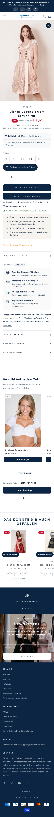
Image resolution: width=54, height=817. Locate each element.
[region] (27, 598)
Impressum (8, 726)
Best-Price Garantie (12, 693)
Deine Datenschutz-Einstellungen (18, 731)
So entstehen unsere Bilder (15, 698)
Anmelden (27, 656)
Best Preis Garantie (26, 224)
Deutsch (25, 791)
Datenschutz (9, 721)
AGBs (5, 712)
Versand (6, 679)
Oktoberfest (20, 265)
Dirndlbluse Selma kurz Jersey (17, 450)
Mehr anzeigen (27, 473)
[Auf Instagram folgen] (11, 783)
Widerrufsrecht (10, 716)
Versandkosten (18, 128)
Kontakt (6, 674)
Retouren (7, 684)
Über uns (7, 688)
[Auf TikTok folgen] (26, 783)
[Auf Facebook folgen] (4, 783)
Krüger (27, 107)
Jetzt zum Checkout (27, 196)
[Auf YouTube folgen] (19, 783)
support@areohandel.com (33, 744)
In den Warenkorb (27, 188)
